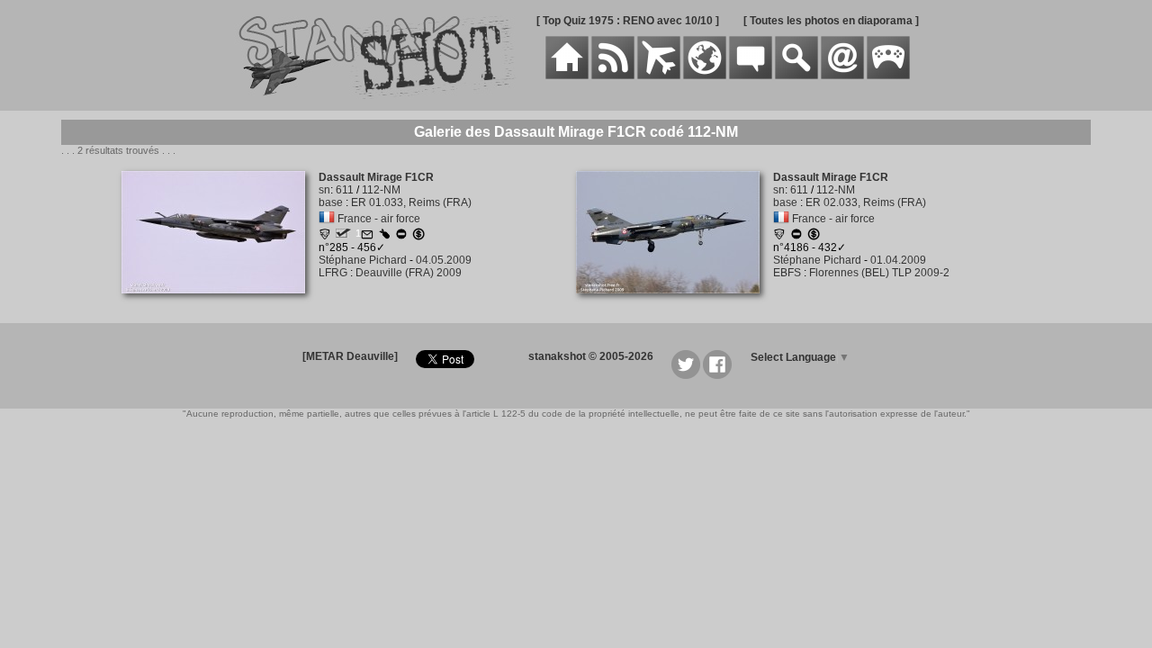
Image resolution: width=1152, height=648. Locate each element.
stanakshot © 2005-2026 (590, 356)
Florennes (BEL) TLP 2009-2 (879, 272)
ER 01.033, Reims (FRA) (411, 202)
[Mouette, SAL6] (325, 236)
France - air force (379, 218)
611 (345, 190)
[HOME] (567, 75)
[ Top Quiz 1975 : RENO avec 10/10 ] (627, 20)
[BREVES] (612, 75)
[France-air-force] (327, 218)
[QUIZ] (888, 75)
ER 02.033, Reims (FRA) (866, 202)
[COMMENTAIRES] (750, 75)
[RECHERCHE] (796, 75)
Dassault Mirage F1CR (376, 177)
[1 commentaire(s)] (367, 236)
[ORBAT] (658, 75)
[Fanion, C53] (779, 236)
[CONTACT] (842, 75)
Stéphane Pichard (363, 260)
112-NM (381, 190)
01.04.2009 (898, 260)
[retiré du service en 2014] (401, 236)
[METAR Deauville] (350, 356)
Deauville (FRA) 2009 (409, 272)
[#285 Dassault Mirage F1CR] (220, 303)
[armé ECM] (384, 236)
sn (324, 190)
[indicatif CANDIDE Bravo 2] (343, 234)
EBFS (787, 272)
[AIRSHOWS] (704, 75)
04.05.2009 (444, 260)
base (331, 202)
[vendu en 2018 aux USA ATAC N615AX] (418, 236)
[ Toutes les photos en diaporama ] (831, 20)
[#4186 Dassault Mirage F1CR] (674, 303)
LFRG (333, 272)
